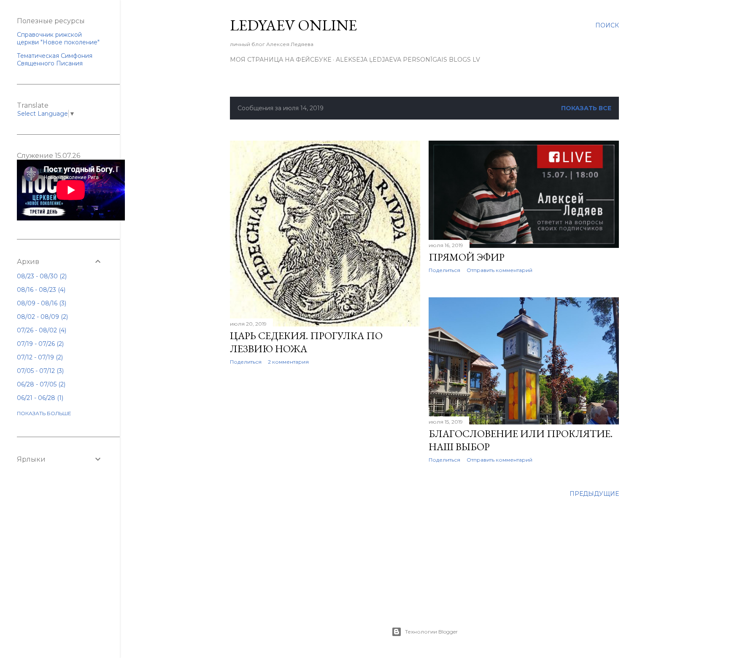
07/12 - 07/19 (39, 357)
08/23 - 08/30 (41, 276)
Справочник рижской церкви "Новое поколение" (58, 38)
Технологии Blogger (431, 631)
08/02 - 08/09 (41, 317)
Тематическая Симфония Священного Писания (54, 59)
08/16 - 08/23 (40, 290)
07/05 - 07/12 (39, 371)
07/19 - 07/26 (39, 344)
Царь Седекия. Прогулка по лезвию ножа (306, 342)
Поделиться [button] (246, 362)
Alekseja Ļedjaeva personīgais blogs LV (408, 59)
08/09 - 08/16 (41, 303)
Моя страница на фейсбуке (280, 59)
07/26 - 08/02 (41, 330)
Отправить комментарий (499, 270)
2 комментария (288, 362)
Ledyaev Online (293, 25)
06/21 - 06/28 (39, 398)
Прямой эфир (467, 257)
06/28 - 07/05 (40, 384)
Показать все (586, 108)
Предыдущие (594, 494)
